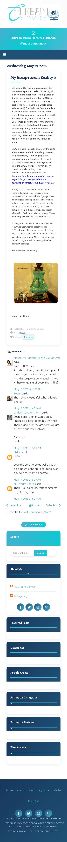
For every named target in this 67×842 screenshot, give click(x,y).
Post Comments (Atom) (37, 512)
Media (57, 790)
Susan (17, 393)
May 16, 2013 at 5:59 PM (27, 448)
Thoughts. (28, 337)
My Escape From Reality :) (33, 77)
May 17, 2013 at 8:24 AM (27, 498)
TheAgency (20, 596)
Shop (31, 790)
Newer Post (15, 505)
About (20, 790)
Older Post (52, 505)
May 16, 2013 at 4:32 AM (27, 408)
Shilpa (17, 452)
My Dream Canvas (25, 483)
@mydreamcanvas (33, 43)
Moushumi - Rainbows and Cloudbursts (37, 357)
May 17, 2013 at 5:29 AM (27, 479)
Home (35, 505)
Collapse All (35, 524)
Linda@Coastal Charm (27, 412)
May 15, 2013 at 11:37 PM (27, 389)
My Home (44, 790)
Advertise (33, 801)
